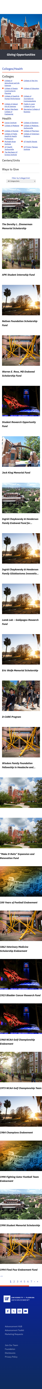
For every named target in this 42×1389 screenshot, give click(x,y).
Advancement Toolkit (14, 1330)
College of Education (31, 88)
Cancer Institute (11, 123)
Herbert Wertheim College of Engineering (11, 111)
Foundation (10, 1349)
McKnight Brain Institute (10, 143)
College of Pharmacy (31, 131)
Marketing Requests (14, 1334)
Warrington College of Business (32, 110)
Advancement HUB (13, 1326)
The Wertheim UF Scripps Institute (11, 153)
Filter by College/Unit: (21, 178)
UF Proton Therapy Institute (31, 148)
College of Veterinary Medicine (31, 135)
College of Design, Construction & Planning (11, 90)
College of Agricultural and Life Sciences (12, 83)
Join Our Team (11, 1345)
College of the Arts (31, 81)
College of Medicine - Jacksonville (31, 127)
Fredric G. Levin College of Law (29, 105)
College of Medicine (12, 126)
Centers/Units (11, 160)
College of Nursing (11, 131)
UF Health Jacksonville (9, 148)
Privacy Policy (11, 1356)
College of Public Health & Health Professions (11, 136)
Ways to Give (10, 169)
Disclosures (10, 1353)
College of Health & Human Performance (12, 97)
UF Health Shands (30, 142)
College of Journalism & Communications (30, 98)
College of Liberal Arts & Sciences (11, 105)
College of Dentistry (31, 123)
